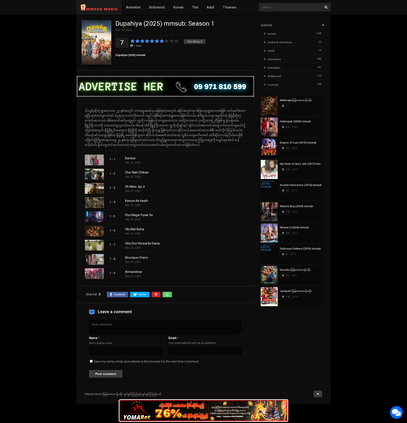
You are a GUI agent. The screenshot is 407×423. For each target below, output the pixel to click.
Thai (195, 7)
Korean (178, 7)
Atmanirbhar (133, 272)
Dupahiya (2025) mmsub (130, 55)
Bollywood (157, 7)
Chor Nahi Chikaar (137, 172)
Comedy (273, 84)
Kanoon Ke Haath (136, 200)
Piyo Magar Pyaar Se (139, 215)
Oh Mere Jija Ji (135, 186)
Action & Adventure (280, 42)
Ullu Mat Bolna (134, 229)
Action (272, 33)
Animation (133, 7)
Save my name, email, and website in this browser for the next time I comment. (146, 361)
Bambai (130, 158)
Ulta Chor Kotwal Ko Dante (142, 243)
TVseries (229, 7)
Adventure (274, 59)
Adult (210, 7)
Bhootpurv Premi (136, 257)
